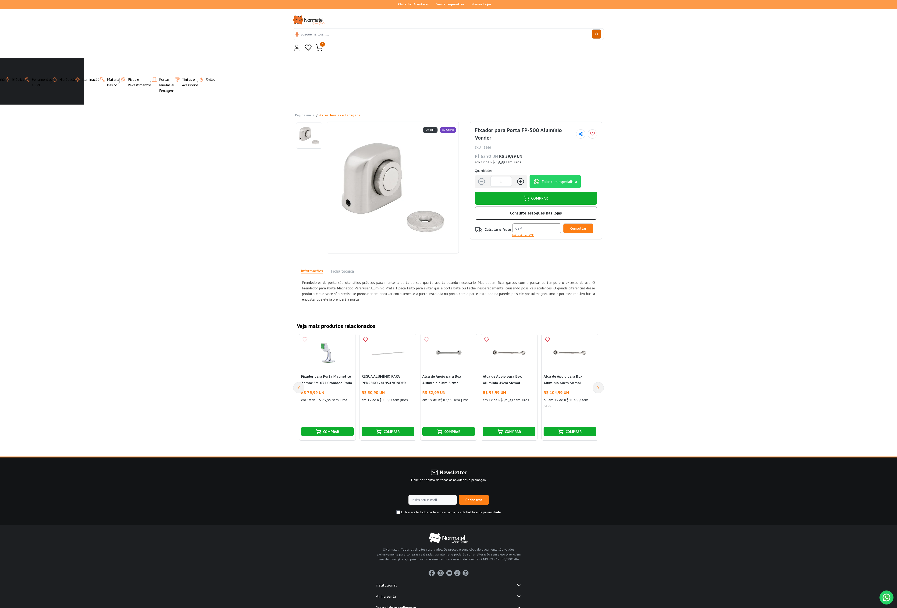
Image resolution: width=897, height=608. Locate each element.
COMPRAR (539, 186)
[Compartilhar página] (580, 122)
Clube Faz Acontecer (413, 4)
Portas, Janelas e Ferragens (339, 104)
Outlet (207, 68)
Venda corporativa (450, 4)
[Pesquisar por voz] (297, 34)
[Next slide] (598, 376)
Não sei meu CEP (523, 223)
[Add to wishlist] (592, 122)
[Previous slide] (298, 376)
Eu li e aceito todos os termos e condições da (450, 501)
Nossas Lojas (481, 4)
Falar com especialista (559, 170)
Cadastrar (473, 488)
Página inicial (305, 104)
